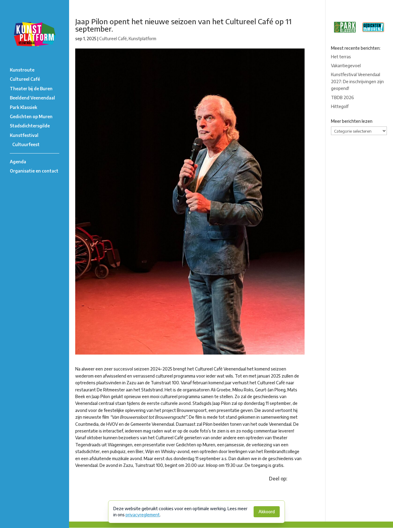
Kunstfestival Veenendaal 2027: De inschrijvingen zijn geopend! (357, 81)
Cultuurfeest (26, 144)
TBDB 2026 (342, 97)
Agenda (18, 161)
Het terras (341, 56)
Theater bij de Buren (31, 88)
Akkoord (267, 511)
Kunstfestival (24, 135)
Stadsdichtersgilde (30, 125)
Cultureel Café (25, 79)
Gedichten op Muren (31, 116)
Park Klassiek (23, 107)
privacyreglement (143, 514)
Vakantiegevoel (346, 65)
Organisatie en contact (34, 170)
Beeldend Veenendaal (32, 97)
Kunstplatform (142, 38)
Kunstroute (22, 69)
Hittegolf (339, 106)
